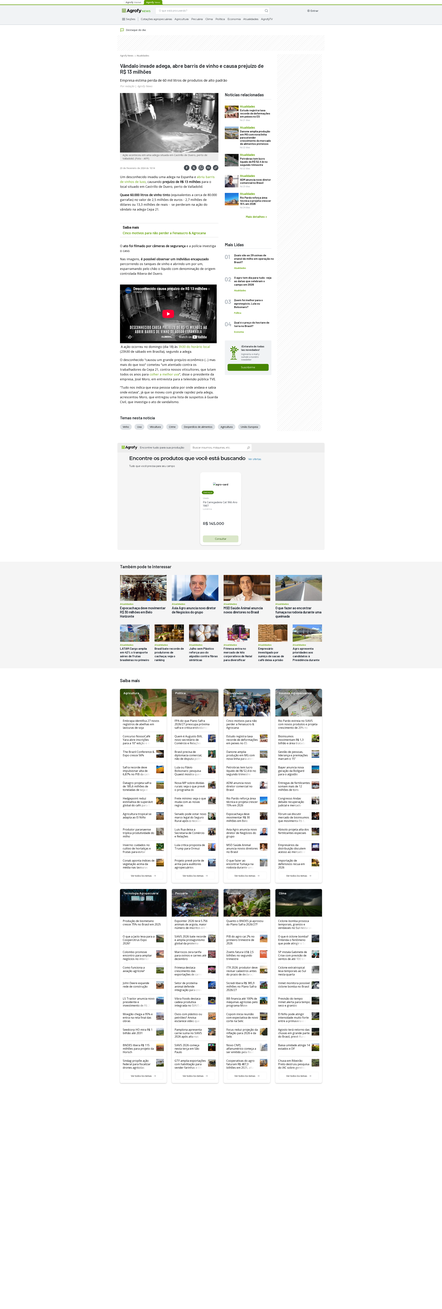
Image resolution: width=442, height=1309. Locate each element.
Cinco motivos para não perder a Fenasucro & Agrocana (164, 233)
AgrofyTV (266, 19)
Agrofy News (126, 55)
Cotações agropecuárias (156, 19)
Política (220, 19)
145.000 (216, 523)
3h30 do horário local (194, 347)
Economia (234, 19)
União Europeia (249, 426)
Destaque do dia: (136, 30)
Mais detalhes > (256, 216)
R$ (205, 523)
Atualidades (250, 19)
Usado (206, 498)
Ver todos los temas (141, 875)
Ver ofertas (254, 459)
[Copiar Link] (215, 167)
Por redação (127, 86)
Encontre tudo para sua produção (162, 447)
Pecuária (197, 19)
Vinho (126, 426)
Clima (209, 19)
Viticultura (155, 426)
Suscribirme (248, 367)
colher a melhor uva (164, 374)
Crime (172, 426)
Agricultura (182, 19)
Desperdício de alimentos (198, 426)
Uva (139, 426)
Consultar (220, 538)
